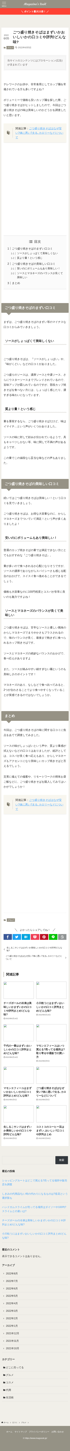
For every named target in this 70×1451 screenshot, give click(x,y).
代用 (8, 1390)
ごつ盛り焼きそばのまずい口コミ (32, 248)
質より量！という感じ (29, 258)
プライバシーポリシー (39, 1432)
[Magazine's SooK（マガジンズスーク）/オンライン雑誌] (35, 4)
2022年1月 (12, 1326)
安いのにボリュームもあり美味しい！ (38, 268)
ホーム (9, 1432)
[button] (8, 937)
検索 (61, 1160)
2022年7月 (12, 1281)
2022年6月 (12, 1288)
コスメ (10, 1382)
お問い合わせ (57, 1432)
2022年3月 (12, 1311)
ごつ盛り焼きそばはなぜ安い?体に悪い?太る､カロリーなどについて (39, 133)
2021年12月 (12, 1333)
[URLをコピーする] (62, 937)
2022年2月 (12, 1318)
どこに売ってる (15, 1367)
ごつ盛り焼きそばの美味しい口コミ (33, 263)
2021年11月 (12, 1341)
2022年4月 (12, 1303)
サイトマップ (21, 1432)
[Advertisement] (35, 189)
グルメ (10, 48)
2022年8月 (12, 1273)
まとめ (16, 282)
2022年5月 (12, 1296)
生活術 (10, 1397)
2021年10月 (12, 1348)
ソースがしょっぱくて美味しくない (37, 253)
